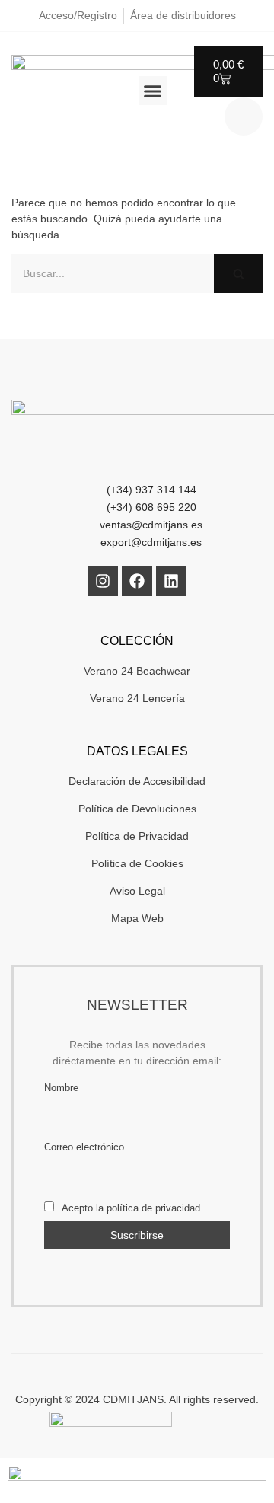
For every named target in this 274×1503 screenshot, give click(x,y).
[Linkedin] (171, 581)
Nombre (61, 1088)
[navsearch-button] (244, 116)
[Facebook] (137, 581)
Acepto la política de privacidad (129, 1208)
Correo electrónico (84, 1147)
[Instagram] (103, 581)
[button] (153, 90)
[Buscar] (238, 273)
